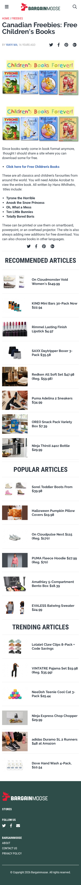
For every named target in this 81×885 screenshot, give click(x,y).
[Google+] (74, 45)
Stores (7, 809)
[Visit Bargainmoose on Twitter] (4, 826)
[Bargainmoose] (40, 6)
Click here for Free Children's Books (32, 167)
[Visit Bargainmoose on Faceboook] (11, 826)
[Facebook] (58, 45)
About (6, 843)
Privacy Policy (12, 853)
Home (5, 18)
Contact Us (9, 848)
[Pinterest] (66, 45)
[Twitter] (51, 45)
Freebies (17, 18)
